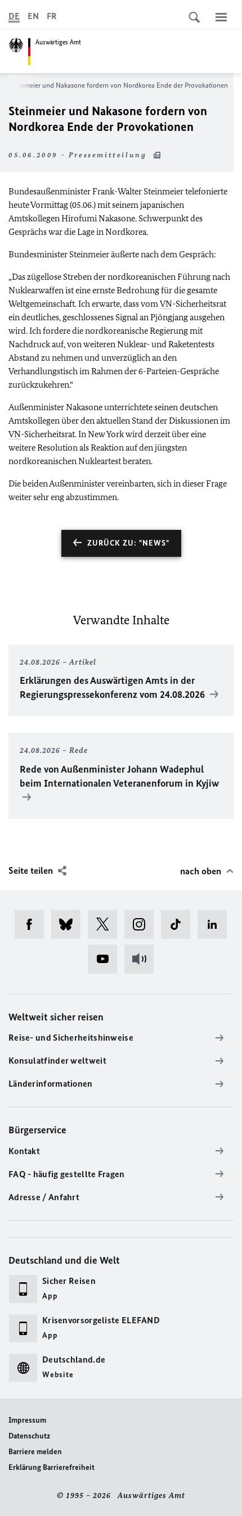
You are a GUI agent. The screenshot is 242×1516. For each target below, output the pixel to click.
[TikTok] (179, 924)
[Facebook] (33, 924)
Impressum (27, 1420)
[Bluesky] (69, 924)
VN (166, 303)
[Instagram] (142, 924)
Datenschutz (29, 1436)
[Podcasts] (142, 959)
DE (14, 16)
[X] (106, 924)
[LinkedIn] (216, 924)
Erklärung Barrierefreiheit (51, 1467)
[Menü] (221, 16)
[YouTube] (106, 959)
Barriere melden (35, 1451)
